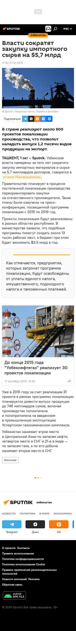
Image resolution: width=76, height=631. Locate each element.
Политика (27, 513)
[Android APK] (14, 595)
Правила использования (18, 553)
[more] (69, 381)
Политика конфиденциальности (23, 559)
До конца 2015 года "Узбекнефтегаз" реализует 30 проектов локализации (35, 367)
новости (9, 513)
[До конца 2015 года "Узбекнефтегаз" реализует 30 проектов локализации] (38, 331)
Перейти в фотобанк (47, 111)
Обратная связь (12, 584)
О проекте (9, 548)
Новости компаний (14, 579)
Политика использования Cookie (23, 564)
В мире (44, 513)
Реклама (34, 579)
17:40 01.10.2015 (12, 63)
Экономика (10, 459)
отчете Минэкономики (21, 177)
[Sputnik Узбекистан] (12, 30)
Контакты (23, 548)
